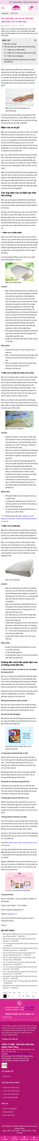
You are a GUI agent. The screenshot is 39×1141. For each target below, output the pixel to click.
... (29, 993)
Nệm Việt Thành (9, 1115)
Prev (19, 993)
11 (12, 996)
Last (33, 996)
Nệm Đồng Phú (8, 1112)
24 (23, 996)
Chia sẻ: (3, 925)
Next (27, 996)
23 (19, 996)
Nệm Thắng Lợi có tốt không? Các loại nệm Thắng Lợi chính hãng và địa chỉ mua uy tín (19, 518)
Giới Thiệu (6, 1076)
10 (8, 996)
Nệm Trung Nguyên (10, 1109)
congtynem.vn (12, 914)
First (14, 993)
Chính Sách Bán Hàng (11, 1087)
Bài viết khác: (8, 930)
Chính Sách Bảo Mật (10, 1097)
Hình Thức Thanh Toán (11, 1091)
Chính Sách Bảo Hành (11, 1094)
